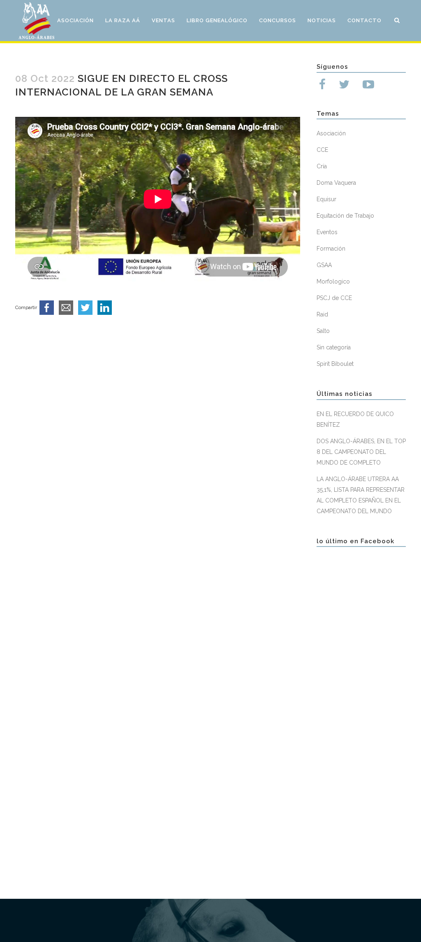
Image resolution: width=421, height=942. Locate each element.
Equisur (326, 199)
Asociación (331, 133)
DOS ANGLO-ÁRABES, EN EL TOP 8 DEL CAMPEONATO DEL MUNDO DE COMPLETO (361, 452)
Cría (322, 166)
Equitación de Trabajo (345, 215)
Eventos (327, 232)
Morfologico (333, 281)
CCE (322, 150)
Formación (331, 248)
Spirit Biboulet (335, 364)
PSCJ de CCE (334, 298)
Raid (322, 314)
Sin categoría (334, 347)
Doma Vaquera (336, 182)
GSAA (324, 265)
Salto (323, 331)
